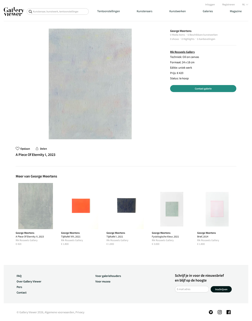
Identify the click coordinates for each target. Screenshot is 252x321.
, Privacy (79, 312)
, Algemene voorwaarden (58, 312)
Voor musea (102, 281)
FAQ (19, 276)
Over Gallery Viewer (29, 281)
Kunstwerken (177, 11)
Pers (19, 287)
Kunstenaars (144, 11)
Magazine (236, 11)
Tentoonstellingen (108, 11)
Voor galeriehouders (108, 276)
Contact (22, 292)
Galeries (208, 11)
